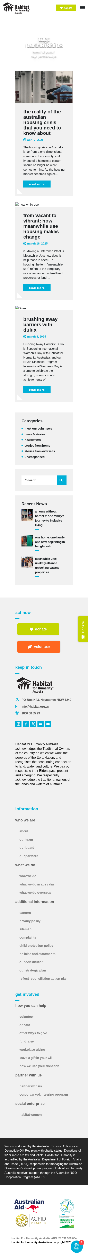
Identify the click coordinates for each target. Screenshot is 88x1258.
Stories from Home (37, 445)
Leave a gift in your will (35, 1058)
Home (36, 51)
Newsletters (33, 439)
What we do (27, 876)
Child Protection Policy (36, 945)
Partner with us (30, 1086)
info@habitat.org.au (35, 706)
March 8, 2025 (36, 336)
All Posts (47, 51)
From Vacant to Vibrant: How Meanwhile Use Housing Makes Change (41, 226)
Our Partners (28, 856)
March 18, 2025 (37, 243)
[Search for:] (44, 480)
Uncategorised (34, 457)
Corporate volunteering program (43, 1094)
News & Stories (35, 434)
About (23, 831)
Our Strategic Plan (32, 970)
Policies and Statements (37, 954)
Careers (25, 912)
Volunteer (26, 1016)
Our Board (26, 847)
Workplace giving (32, 1049)
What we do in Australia (36, 884)
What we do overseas (35, 892)
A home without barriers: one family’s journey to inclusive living (49, 518)
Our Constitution (31, 962)
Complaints (27, 937)
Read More (37, 184)
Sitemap (25, 929)
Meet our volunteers (38, 428)
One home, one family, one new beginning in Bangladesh (50, 542)
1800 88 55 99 (30, 713)
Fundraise (26, 1041)
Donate (24, 1025)
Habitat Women (30, 1114)
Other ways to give (33, 1033)
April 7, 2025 (35, 139)
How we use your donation (39, 1066)
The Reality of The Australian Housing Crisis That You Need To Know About (42, 122)
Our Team (26, 839)
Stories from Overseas (40, 451)
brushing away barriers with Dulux (40, 325)
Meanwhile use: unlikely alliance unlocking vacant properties (47, 565)
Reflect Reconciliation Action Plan (43, 978)
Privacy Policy (30, 921)
